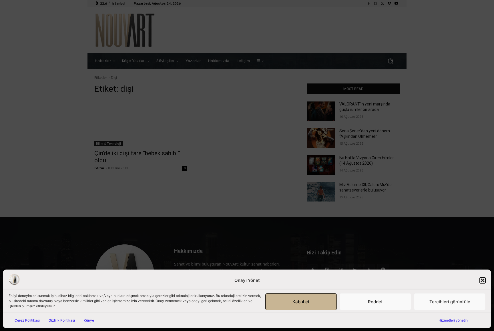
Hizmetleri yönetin (453, 320)
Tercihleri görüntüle (449, 301)
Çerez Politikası (27, 320)
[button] (482, 280)
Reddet (375, 301)
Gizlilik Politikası (62, 320)
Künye (89, 320)
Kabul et (301, 301)
